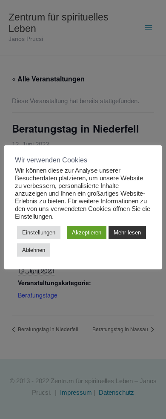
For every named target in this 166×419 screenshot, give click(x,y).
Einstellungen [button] (38, 232)
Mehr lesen (127, 232)
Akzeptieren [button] (86, 232)
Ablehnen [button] (33, 250)
